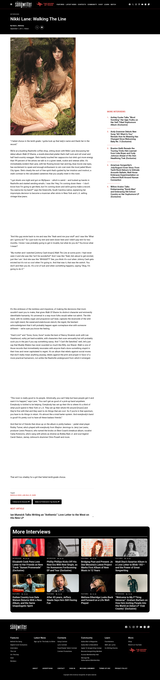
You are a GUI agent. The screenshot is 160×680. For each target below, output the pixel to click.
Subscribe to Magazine (89, 641)
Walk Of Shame (31, 495)
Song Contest (62, 641)
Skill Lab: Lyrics (110, 645)
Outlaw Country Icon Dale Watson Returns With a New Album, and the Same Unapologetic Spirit (27, 601)
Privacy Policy (121, 668)
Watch (113, 4)
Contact (61, 668)
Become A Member (87, 668)
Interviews (14, 14)
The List (13, 651)
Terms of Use (104, 668)
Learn (106, 4)
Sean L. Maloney (18, 26)
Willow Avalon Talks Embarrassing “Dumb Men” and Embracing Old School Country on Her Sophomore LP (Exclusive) (125, 192)
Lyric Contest (62, 645)
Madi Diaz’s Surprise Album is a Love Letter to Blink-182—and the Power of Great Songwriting (131, 566)
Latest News (71, 4)
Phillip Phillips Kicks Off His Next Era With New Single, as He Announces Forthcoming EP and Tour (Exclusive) (62, 566)
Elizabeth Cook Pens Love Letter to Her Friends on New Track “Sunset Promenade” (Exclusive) (28, 566)
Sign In (72, 668)
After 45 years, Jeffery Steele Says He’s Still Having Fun (62, 600)
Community (92, 4)
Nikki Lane (21, 495)
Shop (100, 4)
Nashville (13, 495)
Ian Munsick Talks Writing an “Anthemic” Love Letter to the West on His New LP (49, 516)
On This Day (14, 654)
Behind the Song (16, 641)
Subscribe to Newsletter (89, 645)
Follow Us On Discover (20, 502)
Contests (82, 4)
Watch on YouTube (135, 645)
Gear (12, 658)
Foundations (109, 641)
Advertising (47, 668)
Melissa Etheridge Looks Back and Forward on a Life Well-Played (97, 600)
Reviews (13, 661)
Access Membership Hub (90, 654)
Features (60, 4)
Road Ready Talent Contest (67, 648)
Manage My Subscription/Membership (90, 659)
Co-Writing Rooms (111, 648)
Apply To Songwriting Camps (91, 648)
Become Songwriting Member (91, 651)
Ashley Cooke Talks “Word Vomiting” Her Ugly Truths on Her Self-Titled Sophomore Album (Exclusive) (124, 121)
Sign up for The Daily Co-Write (44, 641)
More (130, 638)
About (35, 668)
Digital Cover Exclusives (18, 645)
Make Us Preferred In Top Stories (46, 502)
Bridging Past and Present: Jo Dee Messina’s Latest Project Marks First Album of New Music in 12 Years (97, 566)
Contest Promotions (64, 651)
